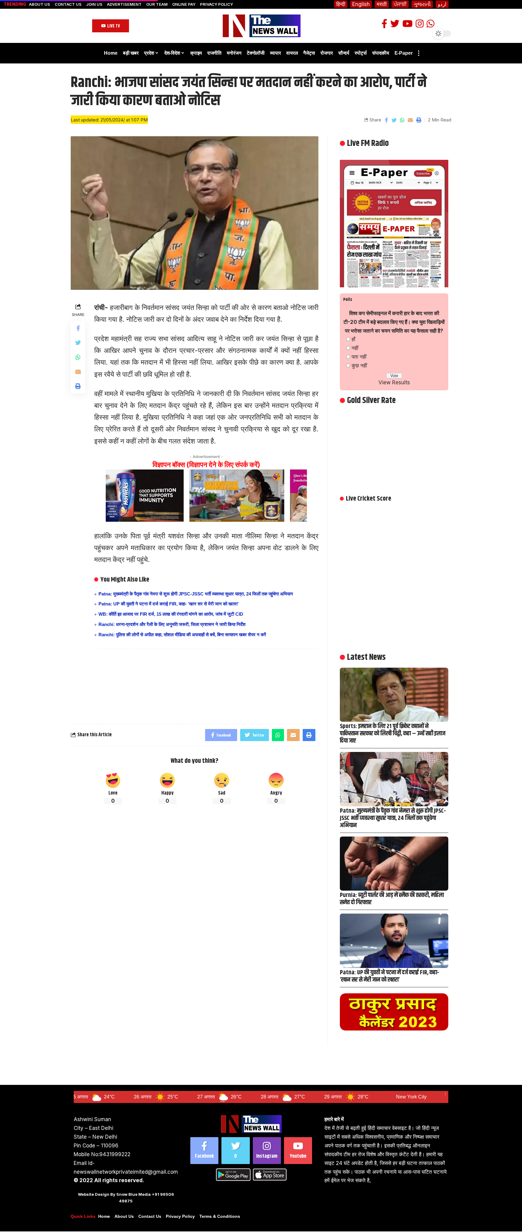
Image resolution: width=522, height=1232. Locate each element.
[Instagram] (266, 1151)
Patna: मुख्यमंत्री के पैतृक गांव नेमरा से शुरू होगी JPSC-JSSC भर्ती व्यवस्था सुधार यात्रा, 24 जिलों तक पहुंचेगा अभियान (195, 593)
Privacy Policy (216, 4)
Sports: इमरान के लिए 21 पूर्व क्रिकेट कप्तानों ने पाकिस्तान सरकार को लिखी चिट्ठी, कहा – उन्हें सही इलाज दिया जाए (392, 734)
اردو (442, 4)
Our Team (157, 4)
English (361, 4)
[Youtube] (298, 1151)
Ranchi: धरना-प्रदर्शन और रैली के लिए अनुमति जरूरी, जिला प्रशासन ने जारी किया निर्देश (172, 624)
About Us (39, 4)
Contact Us (68, 4)
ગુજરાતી (422, 4)
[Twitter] (235, 1151)
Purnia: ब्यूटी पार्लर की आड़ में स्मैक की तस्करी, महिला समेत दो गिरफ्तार (392, 899)
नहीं (355, 348)
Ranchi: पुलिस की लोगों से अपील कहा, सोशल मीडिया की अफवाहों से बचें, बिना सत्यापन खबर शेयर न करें (182, 634)
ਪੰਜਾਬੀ (400, 4)
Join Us (94, 4)
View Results (394, 382)
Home (104, 1216)
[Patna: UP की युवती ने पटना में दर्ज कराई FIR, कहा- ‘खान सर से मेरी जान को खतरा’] (394, 941)
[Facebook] (204, 1151)
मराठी (382, 4)
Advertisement (124, 4)
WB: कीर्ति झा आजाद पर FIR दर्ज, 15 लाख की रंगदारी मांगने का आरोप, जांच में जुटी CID (170, 614)
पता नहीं (359, 357)
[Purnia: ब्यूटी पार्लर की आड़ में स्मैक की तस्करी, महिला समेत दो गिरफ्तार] (394, 864)
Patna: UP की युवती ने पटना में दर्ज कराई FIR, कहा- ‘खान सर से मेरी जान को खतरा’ (168, 603)
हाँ (353, 339)
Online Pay (183, 4)
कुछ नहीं (359, 366)
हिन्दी (340, 4)
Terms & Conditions (219, 1216)
